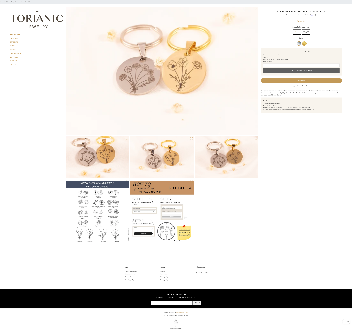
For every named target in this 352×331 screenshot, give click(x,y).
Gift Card (14, 57)
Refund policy (164, 277)
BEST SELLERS (15, 34)
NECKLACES (14, 38)
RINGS (12, 46)
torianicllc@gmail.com (182, 312)
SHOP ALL (13, 61)
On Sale (13, 65)
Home (1, 1)
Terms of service (164, 274)
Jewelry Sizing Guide (131, 271)
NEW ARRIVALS (15, 53)
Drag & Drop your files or (301, 70)
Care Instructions (130, 274)
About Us (162, 271)
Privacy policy (164, 280)
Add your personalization (301, 52)
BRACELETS (14, 42)
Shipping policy (129, 280)
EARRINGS (13, 50)
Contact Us (128, 277)
